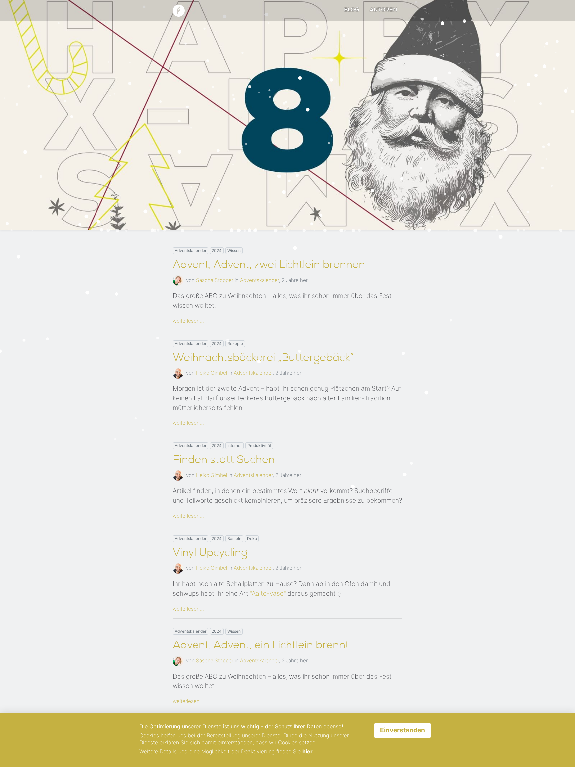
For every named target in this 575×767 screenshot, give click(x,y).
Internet (234, 445)
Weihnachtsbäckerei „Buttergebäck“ (263, 358)
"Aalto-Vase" (268, 593)
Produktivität (259, 445)
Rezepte (235, 343)
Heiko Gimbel (211, 373)
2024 (217, 250)
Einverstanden (402, 730)
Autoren (383, 10)
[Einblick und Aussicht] (179, 10)
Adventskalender (190, 250)
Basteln (234, 538)
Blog (351, 10)
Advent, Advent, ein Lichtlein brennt (261, 646)
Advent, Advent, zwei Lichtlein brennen (269, 265)
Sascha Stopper (214, 280)
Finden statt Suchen (224, 460)
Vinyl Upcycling (210, 553)
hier (307, 751)
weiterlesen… (188, 321)
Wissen (234, 250)
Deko (252, 538)
